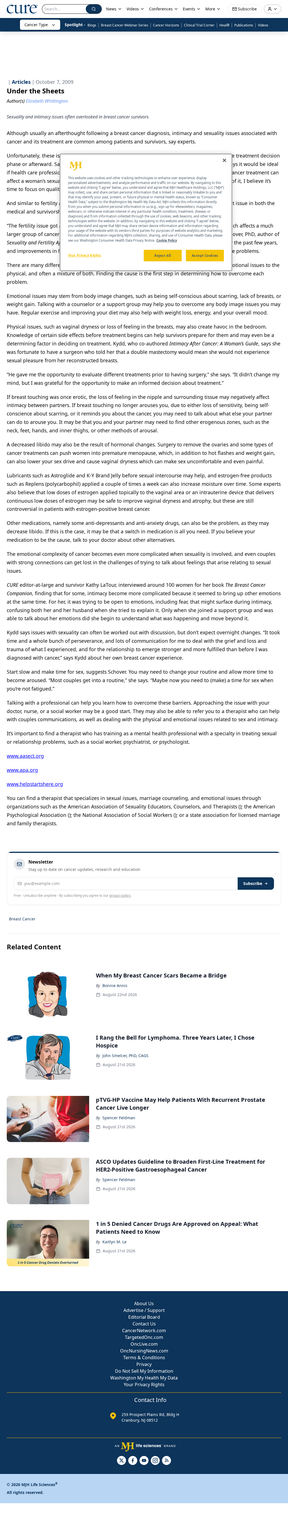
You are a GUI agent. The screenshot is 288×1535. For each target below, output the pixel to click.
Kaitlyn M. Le (114, 1241)
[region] (146, 212)
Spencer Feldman (118, 1117)
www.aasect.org (25, 755)
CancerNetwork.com (144, 1330)
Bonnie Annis (114, 985)
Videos (263, 25)
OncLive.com (144, 1344)
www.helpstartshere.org (35, 784)
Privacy (144, 1364)
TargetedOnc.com (144, 1337)
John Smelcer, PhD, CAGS (125, 1055)
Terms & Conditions (144, 1357)
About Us (144, 1303)
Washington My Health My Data (144, 1378)
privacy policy (119, 895)
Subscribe (252, 883)
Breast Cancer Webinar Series (124, 25)
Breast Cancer (22, 919)
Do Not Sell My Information (144, 1371)
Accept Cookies (205, 255)
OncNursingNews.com (144, 1351)
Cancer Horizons (166, 25)
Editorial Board (144, 1317)
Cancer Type (36, 24)
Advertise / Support (144, 1310)
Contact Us (144, 1324)
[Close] (224, 160)
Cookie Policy (166, 240)
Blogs (91, 25)
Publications (243, 25)
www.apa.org (22, 770)
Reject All (162, 255)
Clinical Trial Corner (199, 25)
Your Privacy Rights (144, 1384)
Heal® (224, 25)
